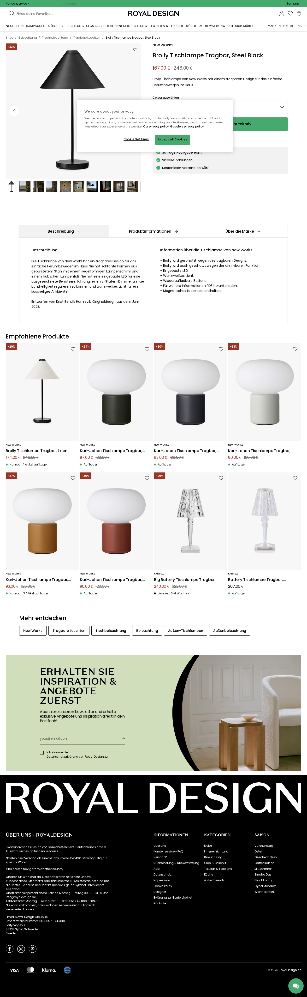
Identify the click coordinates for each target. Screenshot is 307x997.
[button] (293, 4)
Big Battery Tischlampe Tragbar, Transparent (185, 580)
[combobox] (293, 4)
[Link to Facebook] (9, 949)
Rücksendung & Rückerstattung (176, 863)
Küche (208, 874)
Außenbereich (214, 880)
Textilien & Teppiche (218, 868)
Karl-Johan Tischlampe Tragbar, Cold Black (185, 451)
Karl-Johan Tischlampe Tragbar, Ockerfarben (37, 580)
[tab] (64, 231)
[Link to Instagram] (21, 949)
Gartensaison (264, 863)
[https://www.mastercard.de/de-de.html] (30, 970)
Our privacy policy (156, 126)
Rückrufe (160, 903)
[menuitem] (15, 26)
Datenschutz (162, 874)
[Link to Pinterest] (32, 949)
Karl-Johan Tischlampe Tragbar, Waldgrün (111, 451)
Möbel (208, 845)
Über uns (160, 845)
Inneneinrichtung (216, 851)
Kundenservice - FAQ (168, 851)
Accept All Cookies (172, 139)
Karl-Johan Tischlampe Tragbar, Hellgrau (259, 451)
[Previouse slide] (14, 111)
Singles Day (262, 874)
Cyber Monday (265, 886)
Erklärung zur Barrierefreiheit (173, 897)
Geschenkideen (265, 857)
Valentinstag (263, 845)
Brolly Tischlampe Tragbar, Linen (36, 451)
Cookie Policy (163, 886)
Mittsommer (263, 868)
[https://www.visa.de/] (14, 970)
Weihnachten (264, 891)
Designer (160, 891)
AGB (157, 868)
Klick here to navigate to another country (34, 869)
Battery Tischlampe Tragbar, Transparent (255, 580)
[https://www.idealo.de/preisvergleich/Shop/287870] (67, 970)
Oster (258, 851)
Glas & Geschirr (215, 863)
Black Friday (263, 880)
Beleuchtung (213, 857)
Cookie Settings (136, 139)
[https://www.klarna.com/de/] (49, 970)
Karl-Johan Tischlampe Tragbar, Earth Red (111, 580)
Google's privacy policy (187, 126)
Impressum (162, 880)
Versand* (160, 857)
